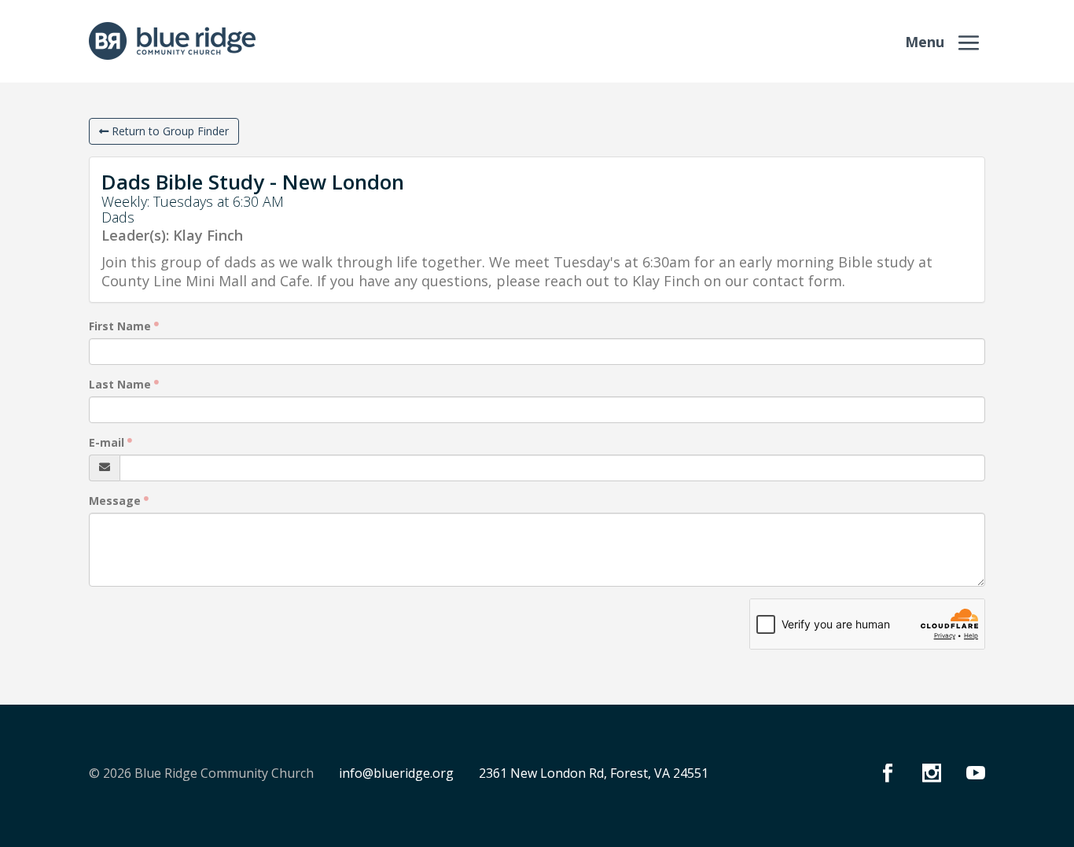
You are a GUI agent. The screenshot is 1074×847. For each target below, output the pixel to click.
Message (115, 500)
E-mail (106, 442)
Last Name (120, 384)
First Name (120, 326)
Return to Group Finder (169, 130)
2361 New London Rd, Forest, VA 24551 (593, 773)
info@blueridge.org (396, 773)
